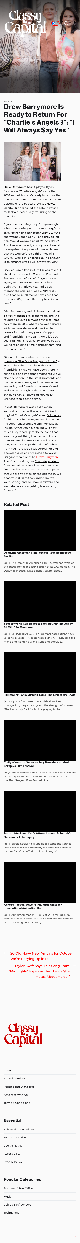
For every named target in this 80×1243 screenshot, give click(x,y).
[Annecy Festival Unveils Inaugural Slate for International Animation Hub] (40, 882)
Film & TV (10, 102)
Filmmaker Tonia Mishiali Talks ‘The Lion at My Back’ (40, 694)
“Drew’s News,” (46, 203)
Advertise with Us (16, 1094)
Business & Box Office (18, 1188)
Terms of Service (15, 1137)
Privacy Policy (13, 1162)
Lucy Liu (46, 232)
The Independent (47, 461)
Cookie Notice (13, 1145)
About (8, 1070)
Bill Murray (54, 415)
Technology (11, 1212)
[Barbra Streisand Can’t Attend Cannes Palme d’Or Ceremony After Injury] (40, 811)
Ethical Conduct (14, 1078)
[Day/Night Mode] (55, 23)
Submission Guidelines (19, 1129)
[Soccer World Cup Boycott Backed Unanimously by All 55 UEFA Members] (40, 601)
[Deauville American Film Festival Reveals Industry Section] (40, 530)
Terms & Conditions (17, 1102)
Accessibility (12, 1153)
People (37, 291)
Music (7, 1196)
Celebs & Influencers (17, 1204)
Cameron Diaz (42, 274)
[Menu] (74, 23)
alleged (54, 419)
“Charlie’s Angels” (30, 191)
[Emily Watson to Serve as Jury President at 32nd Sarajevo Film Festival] (40, 740)
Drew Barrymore (15, 187)
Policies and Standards (19, 1086)
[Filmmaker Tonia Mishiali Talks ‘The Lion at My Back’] (40, 672)
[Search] (66, 23)
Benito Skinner (14, 208)
